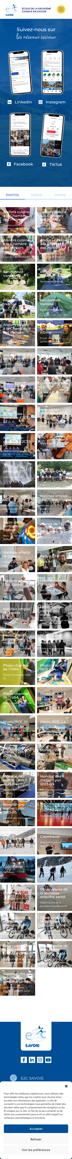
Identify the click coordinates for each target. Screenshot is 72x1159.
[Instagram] (40, 1060)
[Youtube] (48, 1060)
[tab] (12, 196)
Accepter (36, 1129)
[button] (66, 1086)
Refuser (36, 1139)
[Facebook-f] (24, 1060)
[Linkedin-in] (32, 1060)
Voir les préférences (36, 1150)
